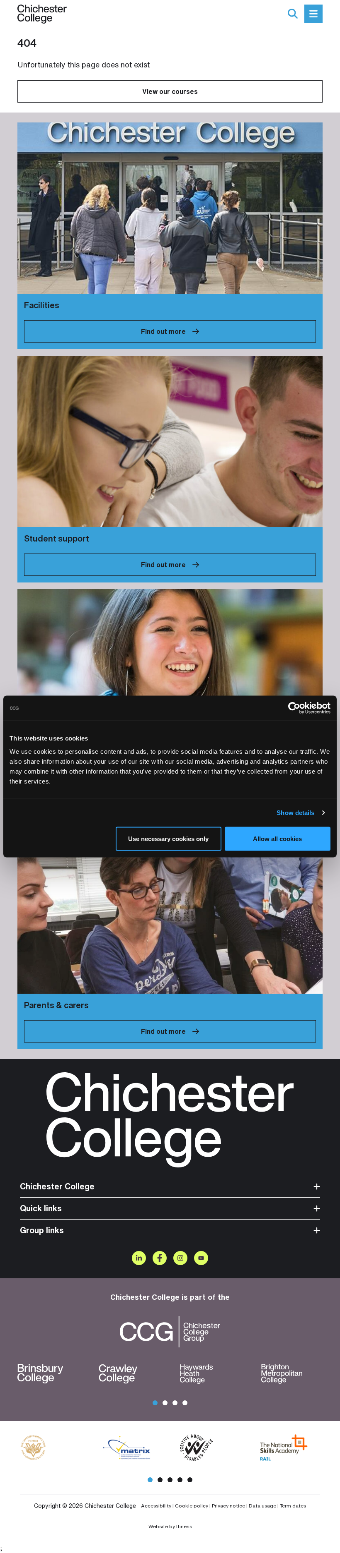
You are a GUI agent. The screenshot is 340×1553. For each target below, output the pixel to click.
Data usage (262, 1506)
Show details (295, 812)
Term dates (293, 1506)
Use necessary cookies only (168, 838)
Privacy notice (228, 1506)
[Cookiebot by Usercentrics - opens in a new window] (294, 708)
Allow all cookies (277, 838)
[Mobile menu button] (313, 14)
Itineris (184, 1526)
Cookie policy (191, 1506)
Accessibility (156, 1506)
